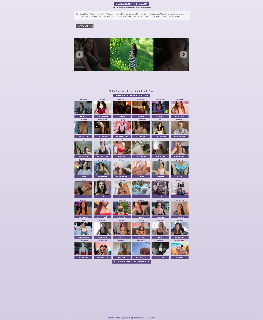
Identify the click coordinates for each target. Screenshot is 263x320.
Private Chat (133, 91)
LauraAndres (102, 241)
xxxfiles (83, 180)
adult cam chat (102, 156)
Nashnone (121, 241)
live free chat (83, 136)
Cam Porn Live (138, 16)
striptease (160, 217)
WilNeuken (83, 120)
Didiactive (179, 160)
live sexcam (180, 197)
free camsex (160, 116)
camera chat (179, 116)
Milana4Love (160, 99)
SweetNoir (179, 120)
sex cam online (141, 136)
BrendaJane (160, 200)
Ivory (83, 220)
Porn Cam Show (100, 16)
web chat (141, 217)
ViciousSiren (179, 241)
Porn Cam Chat (112, 16)
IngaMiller (83, 99)
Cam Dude (80, 14)
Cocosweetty (141, 120)
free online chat (141, 156)
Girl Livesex (169, 14)
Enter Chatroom (117, 91)
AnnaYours (83, 140)
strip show (160, 177)
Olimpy (160, 160)
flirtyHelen (83, 200)
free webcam (83, 217)
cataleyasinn (102, 180)
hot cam (83, 177)
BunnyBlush (102, 120)
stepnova (122, 200)
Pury (102, 200)
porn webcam (160, 197)
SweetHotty (180, 99)
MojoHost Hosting (127, 318)
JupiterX (122, 160)
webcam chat (102, 237)
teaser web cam (179, 136)
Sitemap (111, 318)
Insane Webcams (181, 14)
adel (160, 120)
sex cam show (141, 257)
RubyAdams (160, 220)
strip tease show (83, 237)
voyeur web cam (160, 136)
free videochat (103, 136)
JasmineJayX (160, 180)
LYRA (141, 160)
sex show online (122, 136)
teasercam (121, 156)
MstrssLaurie (122, 140)
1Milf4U (102, 140)
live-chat (83, 116)
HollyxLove (179, 220)
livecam (122, 197)
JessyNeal (102, 220)
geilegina (122, 180)
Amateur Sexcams (129, 14)
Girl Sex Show (87, 16)
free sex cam (121, 217)
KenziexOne (83, 160)
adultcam (122, 116)
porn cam (160, 257)
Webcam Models (139, 318)
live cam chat (83, 197)
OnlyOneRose (179, 140)
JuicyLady (122, 120)
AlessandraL (180, 200)
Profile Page (147, 91)
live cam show (160, 156)
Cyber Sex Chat (158, 14)
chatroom (141, 177)
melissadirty (141, 241)
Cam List (148, 16)
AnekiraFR (160, 241)
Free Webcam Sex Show (112, 14)
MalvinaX (141, 180)
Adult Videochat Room (93, 14)
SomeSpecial (141, 140)
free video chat (102, 257)
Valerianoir (179, 180)
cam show (121, 257)
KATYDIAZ (160, 140)
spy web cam (102, 177)
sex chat (103, 197)
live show (141, 237)
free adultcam (179, 237)
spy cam (160, 237)
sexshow (141, 116)
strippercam (83, 257)
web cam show (102, 116)
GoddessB (121, 99)
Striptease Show (125, 16)
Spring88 (141, 200)
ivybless (122, 220)
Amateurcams (177, 16)
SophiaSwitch (102, 160)
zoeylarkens (141, 99)
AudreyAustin (83, 241)
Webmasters (150, 318)
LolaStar (141, 220)
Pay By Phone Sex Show (162, 16)
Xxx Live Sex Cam (144, 14)
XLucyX (102, 99)
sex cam (141, 197)
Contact (117, 318)
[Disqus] (131, 290)
